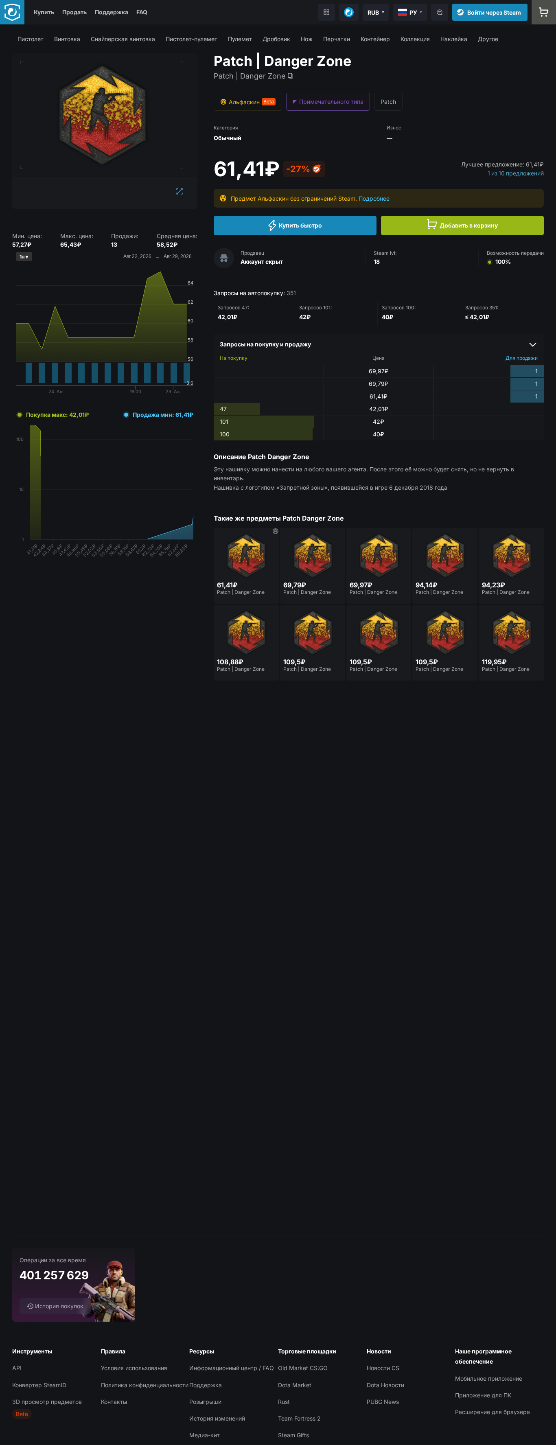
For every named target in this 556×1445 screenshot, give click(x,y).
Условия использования (134, 1367)
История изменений (217, 1418)
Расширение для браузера (492, 1411)
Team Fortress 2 (299, 1418)
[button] (30, 39)
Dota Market (294, 1385)
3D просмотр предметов (47, 1401)
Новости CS (383, 1367)
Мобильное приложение (488, 1378)
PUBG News (383, 1401)
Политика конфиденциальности (144, 1385)
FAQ (141, 12)
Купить (44, 12)
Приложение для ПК (483, 1395)
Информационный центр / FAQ (231, 1367)
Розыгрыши (205, 1401)
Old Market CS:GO (303, 1367)
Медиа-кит (204, 1435)
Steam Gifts (293, 1435)
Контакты (114, 1401)
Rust (284, 1401)
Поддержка (111, 12)
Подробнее (374, 198)
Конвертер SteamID (39, 1385)
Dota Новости (385, 1385)
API (17, 1367)
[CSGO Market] (12, 12)
